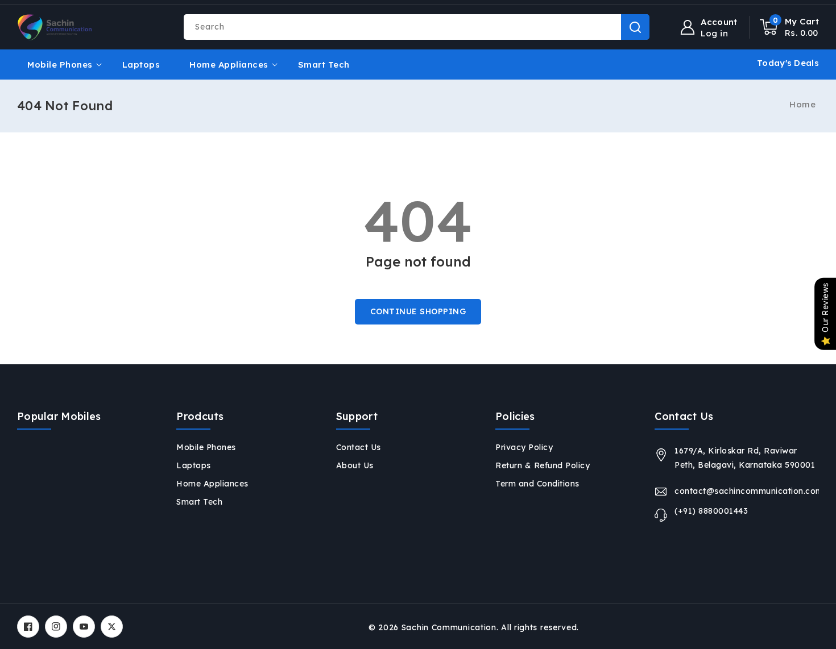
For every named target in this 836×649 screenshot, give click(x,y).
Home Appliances (228, 64)
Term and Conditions (537, 484)
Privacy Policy (524, 447)
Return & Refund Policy (542, 465)
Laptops (193, 465)
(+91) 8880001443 (711, 511)
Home (802, 104)
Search (635, 27)
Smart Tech (199, 502)
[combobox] (416, 27)
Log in (714, 33)
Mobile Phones (60, 64)
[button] (790, 27)
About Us (355, 465)
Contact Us (358, 447)
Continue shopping (418, 311)
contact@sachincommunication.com (746, 491)
